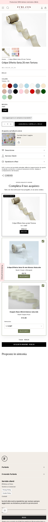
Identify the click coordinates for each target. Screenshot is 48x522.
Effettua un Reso (7, 484)
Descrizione (9, 150)
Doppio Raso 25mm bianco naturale (24, 312)
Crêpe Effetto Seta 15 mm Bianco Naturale (24, 267)
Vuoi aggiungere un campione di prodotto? (17, 118)
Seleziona (7, 321)
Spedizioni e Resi (11, 162)
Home (4, 59)
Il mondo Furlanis (9, 474)
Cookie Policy (7, 493)
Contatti (4, 496)
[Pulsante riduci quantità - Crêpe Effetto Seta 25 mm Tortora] (4, 124)
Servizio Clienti (11, 156)
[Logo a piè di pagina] (4, 458)
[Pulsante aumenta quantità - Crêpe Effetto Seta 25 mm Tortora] (11, 124)
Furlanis (5, 467)
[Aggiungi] (19, 142)
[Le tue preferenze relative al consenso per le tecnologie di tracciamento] (2, 272)
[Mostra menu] (3, 7)
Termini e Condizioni (9, 487)
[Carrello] (45, 7)
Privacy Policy (7, 490)
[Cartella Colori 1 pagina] (8, 139)
